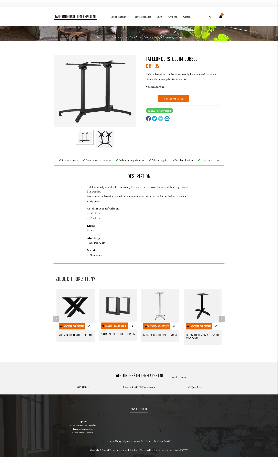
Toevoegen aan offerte (173, 98)
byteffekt (168, 441)
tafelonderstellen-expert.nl (139, 375)
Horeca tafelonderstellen (82, 432)
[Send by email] (167, 118)
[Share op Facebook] (148, 118)
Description (139, 176)
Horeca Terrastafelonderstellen (142, 37)
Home (99, 37)
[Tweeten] (154, 118)
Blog (159, 17)
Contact (186, 17)
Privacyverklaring (113, 441)
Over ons (172, 17)
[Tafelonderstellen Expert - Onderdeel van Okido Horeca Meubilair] (75, 16)
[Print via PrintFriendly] (160, 118)
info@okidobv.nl (195, 387)
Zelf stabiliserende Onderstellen (82, 425)
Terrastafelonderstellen (83, 429)
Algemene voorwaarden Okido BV (138, 441)
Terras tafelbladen (143, 17)
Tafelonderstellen (118, 17)
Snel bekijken (89, 326)
